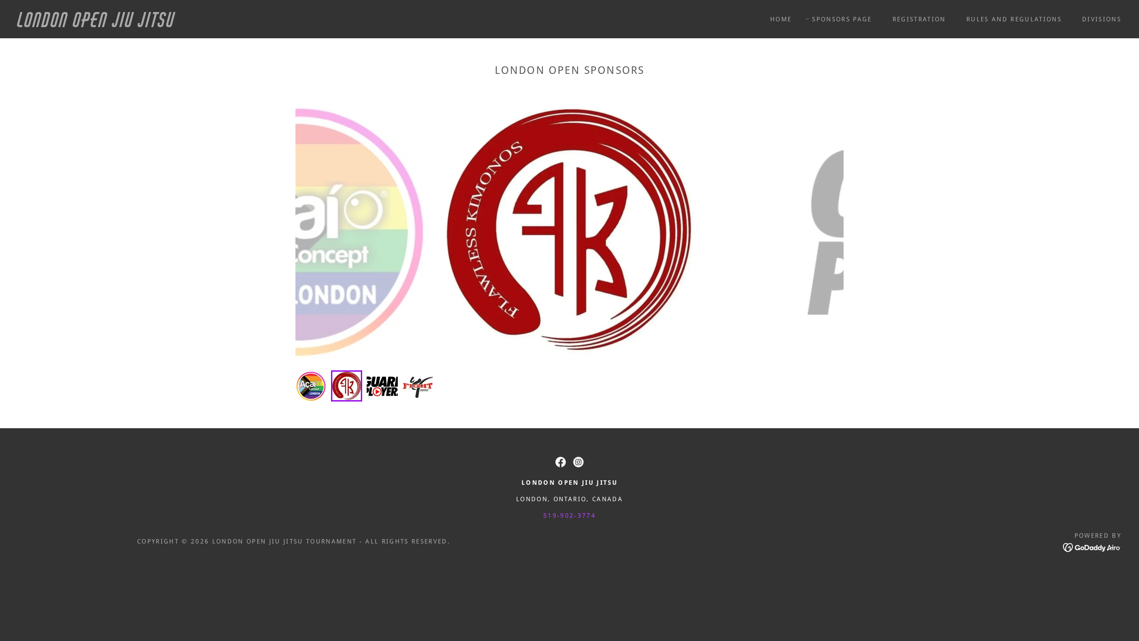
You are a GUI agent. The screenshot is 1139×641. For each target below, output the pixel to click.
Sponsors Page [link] (842, 19)
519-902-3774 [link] (569, 515)
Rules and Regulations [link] (1014, 19)
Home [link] (781, 19)
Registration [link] (919, 19)
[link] (176, 24)
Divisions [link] (1101, 19)
